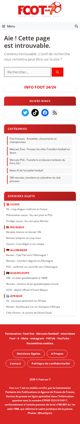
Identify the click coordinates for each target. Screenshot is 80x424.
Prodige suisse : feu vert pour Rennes (27, 221)
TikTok (50, 338)
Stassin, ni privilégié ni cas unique (25, 243)
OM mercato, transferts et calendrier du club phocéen (35, 179)
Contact (15, 363)
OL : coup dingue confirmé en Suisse (26, 209)
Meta (24, 338)
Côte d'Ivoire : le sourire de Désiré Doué (29, 312)
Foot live (28, 333)
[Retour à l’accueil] (40, 9)
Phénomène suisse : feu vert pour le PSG (29, 215)
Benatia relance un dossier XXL (23, 232)
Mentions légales (28, 353)
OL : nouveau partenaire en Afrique (26, 300)
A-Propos (57, 353)
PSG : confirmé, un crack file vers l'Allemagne (32, 266)
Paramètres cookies (39, 343)
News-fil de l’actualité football (26, 170)
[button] (76, 26)
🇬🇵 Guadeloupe (17, 273)
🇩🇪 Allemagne (16, 250)
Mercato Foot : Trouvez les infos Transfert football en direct (40, 150)
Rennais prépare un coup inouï (23, 237)
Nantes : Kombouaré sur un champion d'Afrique (33, 306)
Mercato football (47, 333)
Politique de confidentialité (51, 363)
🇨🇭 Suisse (12, 204)
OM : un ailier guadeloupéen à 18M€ (27, 277)
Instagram (37, 338)
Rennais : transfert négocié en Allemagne (29, 260)
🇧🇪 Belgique (15, 227)
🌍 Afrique (14, 296)
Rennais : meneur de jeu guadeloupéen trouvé (32, 283)
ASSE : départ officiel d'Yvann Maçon (27, 289)
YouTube (63, 338)
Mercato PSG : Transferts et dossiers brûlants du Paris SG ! (37, 161)
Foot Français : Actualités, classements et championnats (33, 140)
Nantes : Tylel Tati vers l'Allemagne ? (27, 255)
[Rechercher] (57, 72)
